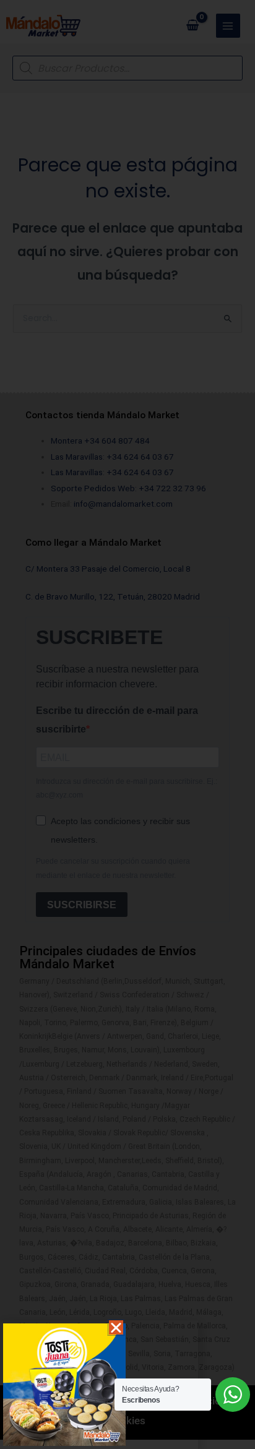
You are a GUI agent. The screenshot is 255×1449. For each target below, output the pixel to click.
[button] (116, 1327)
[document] (127, 724)
